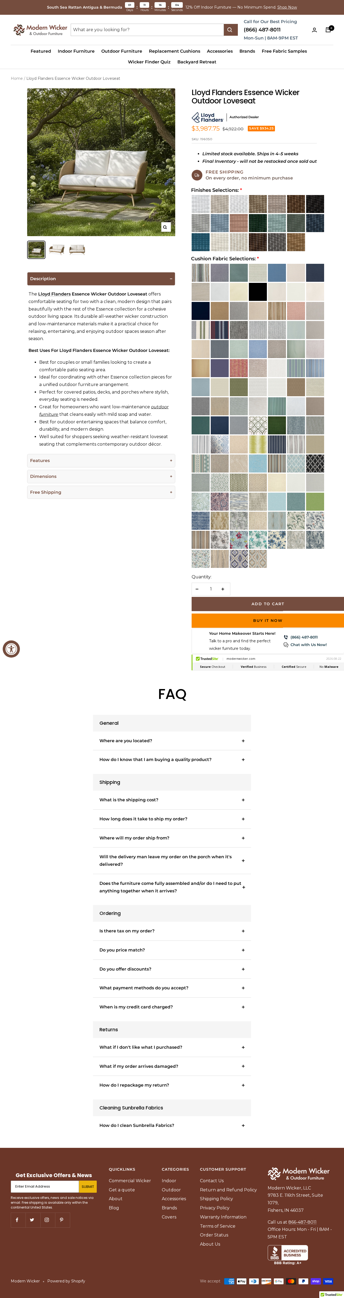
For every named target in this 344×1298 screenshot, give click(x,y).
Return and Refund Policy (228, 1189)
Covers (169, 1217)
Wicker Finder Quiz (149, 61)
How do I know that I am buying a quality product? (155, 759)
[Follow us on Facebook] (18, 1220)
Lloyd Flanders (54, 294)
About (116, 1198)
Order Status (214, 1235)
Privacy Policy (215, 1207)
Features (40, 460)
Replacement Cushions (174, 51)
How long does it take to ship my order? (143, 818)
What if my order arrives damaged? (138, 1066)
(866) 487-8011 (262, 30)
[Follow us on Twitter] (33, 1220)
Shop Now (287, 7)
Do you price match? (122, 950)
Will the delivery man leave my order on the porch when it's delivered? (165, 860)
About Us (210, 1244)
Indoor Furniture (76, 51)
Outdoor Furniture (121, 51)
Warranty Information (223, 1217)
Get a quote (122, 1189)
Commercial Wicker (130, 1180)
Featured (41, 51)
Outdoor (171, 1189)
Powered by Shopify (66, 1281)
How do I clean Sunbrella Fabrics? (136, 1125)
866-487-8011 (302, 1222)
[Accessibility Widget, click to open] (11, 649)
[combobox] (147, 30)
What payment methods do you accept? (143, 987)
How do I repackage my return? (134, 1085)
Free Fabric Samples (284, 51)
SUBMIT (88, 1186)
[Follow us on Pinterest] (62, 1220)
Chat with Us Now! (309, 644)
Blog (114, 1207)
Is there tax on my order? (127, 930)
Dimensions (43, 476)
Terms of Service (217, 1226)
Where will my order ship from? (134, 838)
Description (43, 279)
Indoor (169, 1180)
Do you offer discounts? (125, 969)
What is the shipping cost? (128, 799)
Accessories (220, 51)
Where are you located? (125, 740)
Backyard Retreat (196, 61)
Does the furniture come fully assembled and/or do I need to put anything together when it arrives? (170, 887)
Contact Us (212, 1180)
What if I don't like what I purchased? (140, 1047)
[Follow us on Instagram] (47, 1220)
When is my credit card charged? (136, 1006)
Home (17, 78)
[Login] (315, 30)
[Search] (230, 29)
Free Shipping (45, 492)
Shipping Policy (216, 1198)
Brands (247, 51)
